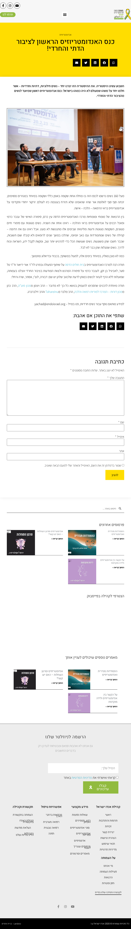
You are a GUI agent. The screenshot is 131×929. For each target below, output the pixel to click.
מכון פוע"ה (24, 285)
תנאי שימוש (108, 844)
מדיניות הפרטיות (81, 777)
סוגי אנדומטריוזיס (80, 828)
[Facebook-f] (3, 6)
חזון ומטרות (108, 883)
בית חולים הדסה (74, 265)
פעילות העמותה (108, 872)
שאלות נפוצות (80, 815)
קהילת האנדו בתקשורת (26, 821)
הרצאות (108, 877)
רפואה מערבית (51, 822)
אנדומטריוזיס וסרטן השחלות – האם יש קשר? (50, 533)
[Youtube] (17, 6)
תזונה (51, 834)
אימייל (119, 436)
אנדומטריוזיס (65, 34)
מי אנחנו (108, 866)
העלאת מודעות (23, 828)
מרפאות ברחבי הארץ (54, 815)
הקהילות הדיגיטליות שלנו (25, 834)
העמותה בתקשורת (23, 815)
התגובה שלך (115, 377)
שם (121, 422)
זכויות (108, 826)
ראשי (108, 815)
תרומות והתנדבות (108, 821)
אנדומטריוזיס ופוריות (83, 834)
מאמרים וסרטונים (80, 854)
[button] (65, 14)
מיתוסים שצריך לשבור (82, 847)
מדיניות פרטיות (108, 849)
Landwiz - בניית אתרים (11, 923)
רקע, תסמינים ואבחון (83, 821)
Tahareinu (51, 292)
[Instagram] (10, 6)
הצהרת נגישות (108, 838)
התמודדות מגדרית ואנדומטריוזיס (116, 533)
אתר (121, 451)
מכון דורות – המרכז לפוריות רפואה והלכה (98, 292)
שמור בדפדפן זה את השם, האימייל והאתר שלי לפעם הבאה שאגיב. (82, 465)
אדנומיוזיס (79, 841)
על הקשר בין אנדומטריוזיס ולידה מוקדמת (112, 561)
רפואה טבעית (51, 828)
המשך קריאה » (118, 538)
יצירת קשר (108, 832)
